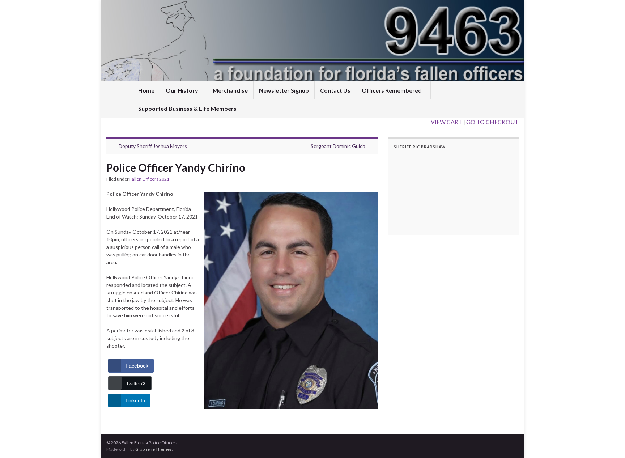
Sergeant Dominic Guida (338, 146)
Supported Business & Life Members (187, 108)
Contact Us (335, 90)
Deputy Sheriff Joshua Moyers (153, 146)
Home (146, 90)
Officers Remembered (392, 90)
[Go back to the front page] (312, 40)
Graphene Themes (153, 449)
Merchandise (230, 90)
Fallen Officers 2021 (149, 179)
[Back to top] (609, 442)
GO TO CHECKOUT (492, 121)
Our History (182, 90)
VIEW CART (446, 121)
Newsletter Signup (284, 90)
